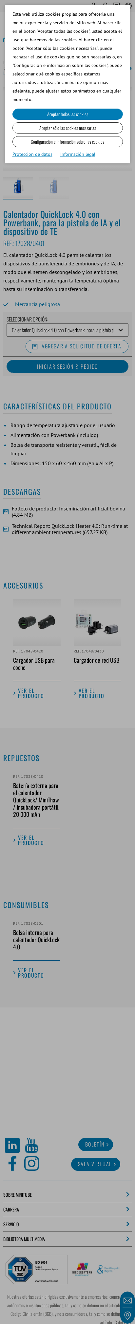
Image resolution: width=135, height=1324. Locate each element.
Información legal (77, 154)
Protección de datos (32, 154)
